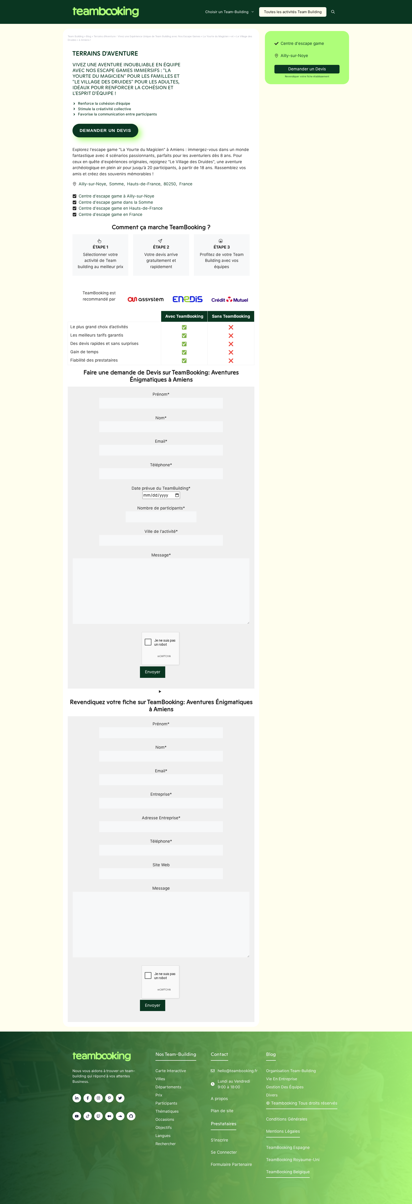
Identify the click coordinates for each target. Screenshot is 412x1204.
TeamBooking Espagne (288, 1147)
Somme (116, 184)
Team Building (75, 36)
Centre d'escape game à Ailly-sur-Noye (116, 196)
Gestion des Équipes (285, 1087)
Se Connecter (224, 1152)
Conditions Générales (286, 1119)
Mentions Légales (283, 1131)
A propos (219, 1098)
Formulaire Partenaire (231, 1164)
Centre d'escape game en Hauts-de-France (121, 208)
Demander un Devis (105, 130)
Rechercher (165, 1143)
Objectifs (163, 1127)
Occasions (164, 1119)
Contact (219, 1054)
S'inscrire (219, 1140)
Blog (88, 36)
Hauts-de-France (143, 184)
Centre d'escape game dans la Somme (116, 202)
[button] (333, 12)
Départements (168, 1087)
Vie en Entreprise (281, 1078)
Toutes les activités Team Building (293, 12)
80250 (170, 184)
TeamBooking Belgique (288, 1171)
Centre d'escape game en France (110, 214)
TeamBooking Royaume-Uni (292, 1159)
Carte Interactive (170, 1070)
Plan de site (222, 1110)
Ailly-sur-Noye (92, 184)
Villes (160, 1078)
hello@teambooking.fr (238, 1070)
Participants (166, 1103)
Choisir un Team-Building (226, 12)
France (185, 184)
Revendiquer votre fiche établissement (307, 76)
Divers (272, 1095)
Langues (162, 1135)
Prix (158, 1095)
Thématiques (167, 1111)
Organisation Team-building (291, 1070)
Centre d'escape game (302, 43)
